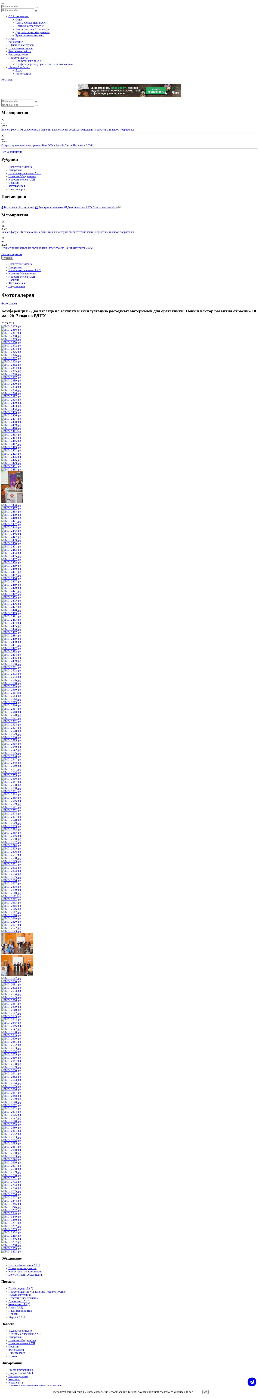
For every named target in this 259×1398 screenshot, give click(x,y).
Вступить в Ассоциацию (18, 207)
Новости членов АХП (21, 179)
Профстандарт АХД (20, 1288)
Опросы (13, 1313)
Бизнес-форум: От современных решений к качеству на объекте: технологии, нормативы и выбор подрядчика (67, 129)
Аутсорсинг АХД (19, 1301)
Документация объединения (33, 32)
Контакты (7, 79)
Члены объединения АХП (24, 1265)
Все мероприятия (11, 151)
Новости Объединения (22, 176)
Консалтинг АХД (19, 1304)
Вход (18, 70)
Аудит (12, 38)
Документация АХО (79, 207)
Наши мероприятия (20, 1310)
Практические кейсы (105, 207)
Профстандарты (18, 57)
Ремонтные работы (19, 51)
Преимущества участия (30, 25)
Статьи (12, 1356)
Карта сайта (15, 1382)
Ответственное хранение (23, 1297)
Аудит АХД (15, 1307)
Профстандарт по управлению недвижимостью (44, 64)
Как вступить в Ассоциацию (33, 29)
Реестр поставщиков (50, 207)
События (13, 182)
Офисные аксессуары (21, 44)
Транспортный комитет (30, 35)
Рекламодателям (18, 54)
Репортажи (15, 169)
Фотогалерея (16, 185)
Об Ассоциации (18, 16)
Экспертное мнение (20, 166)
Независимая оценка (20, 48)
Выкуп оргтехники (20, 1294)
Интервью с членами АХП (24, 173)
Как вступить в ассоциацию (25, 1271)
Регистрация (23, 73)
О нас (19, 19)
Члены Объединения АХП (32, 22)
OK (205, 1392)
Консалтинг (15, 41)
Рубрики (7, 257)
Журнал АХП (16, 1317)
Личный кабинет (19, 67)
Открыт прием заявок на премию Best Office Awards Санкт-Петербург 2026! (47, 145)
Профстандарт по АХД (29, 60)
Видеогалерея (16, 189)
